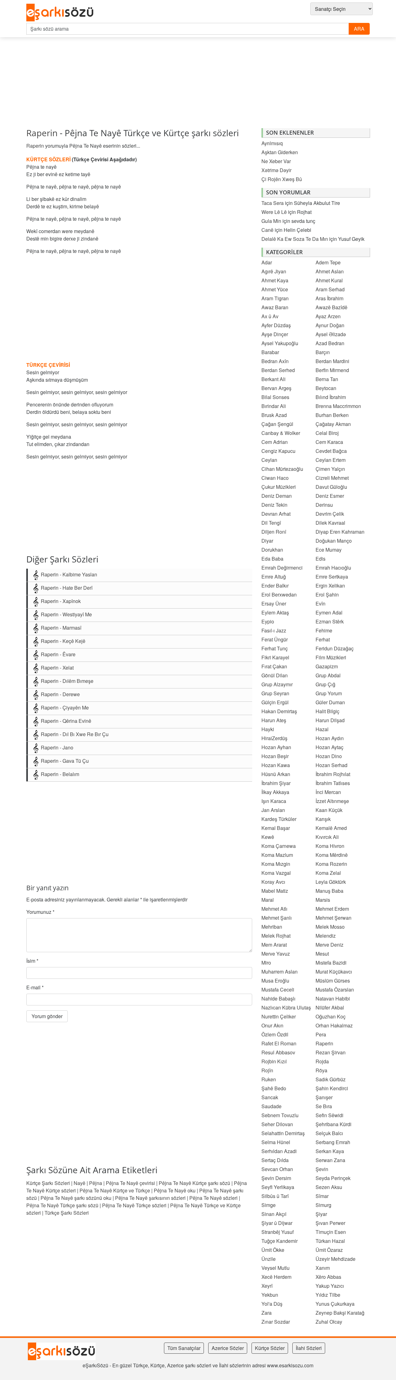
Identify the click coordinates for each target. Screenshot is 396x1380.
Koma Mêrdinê (332, 854)
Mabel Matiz (274, 890)
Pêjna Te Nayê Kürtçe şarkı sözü (194, 1183)
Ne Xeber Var (276, 161)
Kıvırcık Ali (327, 836)
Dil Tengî (271, 522)
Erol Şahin (327, 594)
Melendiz (326, 935)
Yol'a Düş (271, 1303)
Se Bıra (324, 1106)
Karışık (323, 818)
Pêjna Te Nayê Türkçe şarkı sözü (62, 1205)
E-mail (35, 987)
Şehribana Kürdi (333, 1124)
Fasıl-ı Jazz (273, 630)
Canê (267, 229)
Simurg (323, 1205)
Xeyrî (267, 1285)
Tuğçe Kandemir (279, 1240)
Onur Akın (272, 1025)
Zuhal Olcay (329, 1321)
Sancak (269, 1097)
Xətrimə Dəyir (276, 170)
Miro (266, 962)
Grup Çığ (325, 684)
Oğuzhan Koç (331, 1016)
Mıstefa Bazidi (331, 962)
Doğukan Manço (334, 540)
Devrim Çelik (330, 513)
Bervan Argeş (276, 388)
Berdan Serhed (278, 370)
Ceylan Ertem (331, 459)
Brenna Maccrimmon (338, 406)
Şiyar (321, 1213)
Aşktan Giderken (279, 152)
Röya (321, 1070)
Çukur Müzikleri (278, 486)
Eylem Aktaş (275, 612)
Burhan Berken (332, 415)
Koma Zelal (328, 872)
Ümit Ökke (272, 1249)
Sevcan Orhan (277, 1169)
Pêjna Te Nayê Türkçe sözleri (134, 1205)
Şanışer (324, 1097)
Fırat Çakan (274, 666)
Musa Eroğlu (275, 980)
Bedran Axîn (275, 361)
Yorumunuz (40, 911)
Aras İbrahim (329, 298)
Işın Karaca (273, 801)
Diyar (267, 540)
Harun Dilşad (330, 720)
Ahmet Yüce (274, 289)
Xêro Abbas (328, 1276)
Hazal (322, 729)
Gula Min (271, 220)
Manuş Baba (329, 890)
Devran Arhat (276, 513)
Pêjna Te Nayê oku (175, 1190)
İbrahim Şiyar (276, 783)
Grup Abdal (328, 675)
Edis (320, 558)
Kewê (267, 836)
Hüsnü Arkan (275, 774)
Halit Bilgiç (327, 711)
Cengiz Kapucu (278, 450)
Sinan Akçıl (273, 1213)
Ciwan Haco (275, 477)
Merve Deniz (329, 944)
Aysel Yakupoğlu (279, 343)
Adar (266, 262)
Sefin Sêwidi (329, 1115)
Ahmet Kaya (274, 280)
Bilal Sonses (275, 397)
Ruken (268, 1079)
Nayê (79, 1183)
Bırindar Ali (273, 406)
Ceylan (269, 459)
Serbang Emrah (333, 1142)
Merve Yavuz (275, 953)
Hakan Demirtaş (279, 711)
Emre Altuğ (273, 576)
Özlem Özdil (274, 1034)
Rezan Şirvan (331, 1052)
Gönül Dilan (274, 675)
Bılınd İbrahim (331, 397)
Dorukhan (272, 549)
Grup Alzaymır (277, 684)
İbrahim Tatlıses (333, 783)
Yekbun (269, 1294)
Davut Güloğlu (331, 486)
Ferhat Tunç (274, 648)
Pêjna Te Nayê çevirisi (130, 1183)
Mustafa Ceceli (277, 989)
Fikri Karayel (275, 657)
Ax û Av (269, 316)
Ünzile (268, 1258)
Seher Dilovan (277, 1124)
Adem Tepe (328, 262)
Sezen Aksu (329, 1187)
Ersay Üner (273, 603)
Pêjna (95, 1183)
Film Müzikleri (331, 657)
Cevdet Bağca (331, 450)
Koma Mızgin (275, 863)
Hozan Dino (329, 756)
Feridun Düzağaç (335, 648)
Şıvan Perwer (330, 1222)
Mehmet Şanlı (276, 917)
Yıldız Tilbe (328, 1294)
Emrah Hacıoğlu (333, 567)
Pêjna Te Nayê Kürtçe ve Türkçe (115, 1190)
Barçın (323, 352)
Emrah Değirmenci (282, 567)
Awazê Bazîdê (331, 307)
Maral (267, 899)
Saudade (271, 1106)
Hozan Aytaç (329, 747)
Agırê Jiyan (273, 271)
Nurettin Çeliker (278, 1016)
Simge (268, 1205)
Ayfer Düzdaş (276, 325)
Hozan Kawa (275, 765)
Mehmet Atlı (274, 908)
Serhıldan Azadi (279, 1151)
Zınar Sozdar (275, 1321)
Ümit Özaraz (329, 1249)
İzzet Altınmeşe (332, 801)
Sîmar (322, 1196)
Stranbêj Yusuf (277, 1231)
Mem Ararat (274, 944)
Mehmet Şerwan (333, 917)
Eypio (267, 621)
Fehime (324, 630)
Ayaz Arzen (328, 316)
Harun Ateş (273, 720)
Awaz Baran (274, 307)
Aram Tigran (275, 298)
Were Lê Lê (274, 211)
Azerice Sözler (228, 1348)
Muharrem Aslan (279, 971)
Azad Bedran (330, 343)
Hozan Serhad (331, 765)
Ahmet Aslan (330, 271)
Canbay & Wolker (280, 432)
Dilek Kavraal (330, 522)
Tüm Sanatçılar (183, 1348)
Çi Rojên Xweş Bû (281, 179)
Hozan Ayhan (276, 747)
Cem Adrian (274, 441)
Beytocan (326, 388)
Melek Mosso (330, 926)
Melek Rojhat (276, 935)
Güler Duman (330, 702)
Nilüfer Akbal (330, 1007)
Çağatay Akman (333, 423)
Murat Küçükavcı (334, 971)
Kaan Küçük (329, 810)
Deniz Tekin (274, 504)
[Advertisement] (176, 85)
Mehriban (271, 926)
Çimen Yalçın (330, 468)
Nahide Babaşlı (278, 998)
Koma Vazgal (276, 872)
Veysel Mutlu (275, 1267)
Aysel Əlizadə (331, 334)
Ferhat (323, 639)
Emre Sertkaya (332, 576)
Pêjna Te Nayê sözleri (213, 1197)
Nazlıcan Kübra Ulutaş (286, 1007)
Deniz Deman (276, 495)
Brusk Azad (274, 415)
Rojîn (267, 1070)
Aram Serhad (330, 289)
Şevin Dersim (276, 1178)
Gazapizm (327, 666)
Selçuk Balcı (329, 1133)
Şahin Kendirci (332, 1088)
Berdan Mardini (332, 361)
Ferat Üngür (274, 639)
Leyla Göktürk (331, 881)
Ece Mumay (329, 549)
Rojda (322, 1061)
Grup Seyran (275, 693)
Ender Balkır (275, 585)
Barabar (270, 352)
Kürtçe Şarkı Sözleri (48, 1183)
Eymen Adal (329, 612)
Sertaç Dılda (275, 1160)
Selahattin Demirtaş (283, 1133)
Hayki (267, 729)
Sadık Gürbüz (331, 1079)
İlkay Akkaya (275, 792)
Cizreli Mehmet (332, 477)
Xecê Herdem (276, 1276)
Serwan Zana (330, 1160)
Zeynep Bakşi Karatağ (340, 1312)
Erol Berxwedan (279, 594)
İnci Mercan (328, 792)
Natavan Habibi (333, 998)
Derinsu (324, 504)
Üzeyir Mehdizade (335, 1258)
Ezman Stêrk (330, 621)
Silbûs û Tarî (275, 1196)
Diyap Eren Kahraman (340, 531)
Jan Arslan (273, 810)
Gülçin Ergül (275, 702)
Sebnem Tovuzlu (280, 1115)
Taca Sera (272, 202)
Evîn (320, 603)
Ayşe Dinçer (274, 334)
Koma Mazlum (277, 854)
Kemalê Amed (331, 827)
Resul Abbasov (278, 1052)
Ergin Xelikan (330, 585)
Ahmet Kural (329, 280)
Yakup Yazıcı (330, 1285)
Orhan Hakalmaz (334, 1025)
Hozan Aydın (330, 738)
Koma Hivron (330, 845)
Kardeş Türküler (278, 818)
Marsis (323, 899)
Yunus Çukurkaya (335, 1303)
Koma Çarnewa (278, 845)
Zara (266, 1312)
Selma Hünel (275, 1142)
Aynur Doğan (330, 325)
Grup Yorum (329, 693)
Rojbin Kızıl (274, 1061)
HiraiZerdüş (274, 738)
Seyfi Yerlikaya (277, 1187)
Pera (321, 1034)
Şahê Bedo (273, 1088)
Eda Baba (272, 558)
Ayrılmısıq (272, 143)
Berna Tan (327, 379)
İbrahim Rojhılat (333, 774)
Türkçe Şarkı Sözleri (67, 1212)
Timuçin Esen (331, 1231)
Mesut (322, 953)
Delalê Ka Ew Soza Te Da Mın (294, 238)
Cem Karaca (329, 441)
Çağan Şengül (277, 423)
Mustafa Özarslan (335, 989)
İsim (32, 960)
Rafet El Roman (278, 1043)
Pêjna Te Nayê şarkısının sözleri (150, 1197)
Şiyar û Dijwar (276, 1222)
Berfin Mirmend (332, 370)
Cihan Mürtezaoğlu (282, 468)
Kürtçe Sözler (270, 1348)
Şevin (322, 1169)
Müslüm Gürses (333, 980)
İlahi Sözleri (309, 1348)
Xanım (323, 1267)
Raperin (42, 133)
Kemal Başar (275, 827)
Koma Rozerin (331, 863)
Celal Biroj (327, 432)
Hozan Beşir (275, 756)
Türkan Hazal (330, 1240)
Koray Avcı (273, 881)
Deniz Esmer (330, 495)
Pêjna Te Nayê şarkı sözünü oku (76, 1197)
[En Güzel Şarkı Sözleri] (61, 12)
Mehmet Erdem (332, 908)
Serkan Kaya (330, 1151)
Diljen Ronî (273, 531)
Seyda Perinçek (333, 1178)
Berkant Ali (273, 379)
